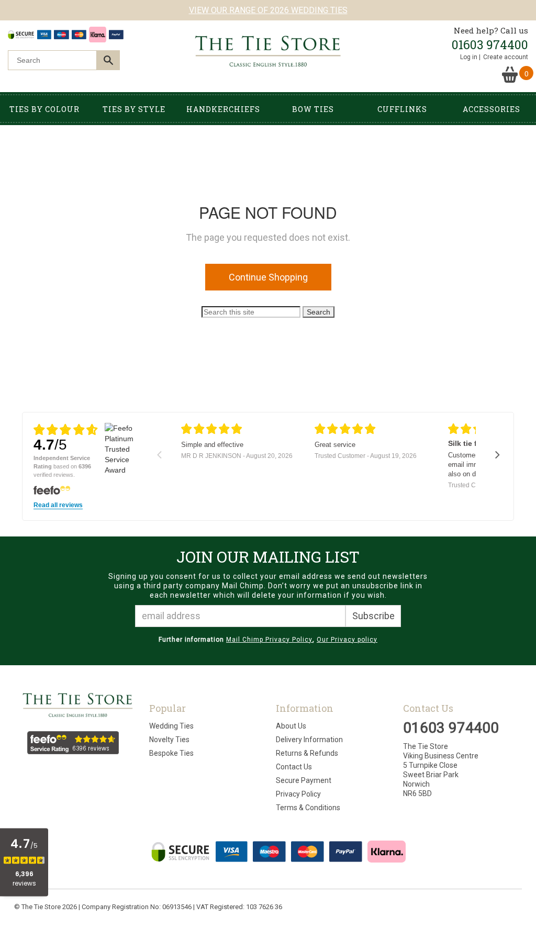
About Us (291, 726)
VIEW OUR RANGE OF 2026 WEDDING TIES (268, 10)
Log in (468, 57)
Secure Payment (303, 780)
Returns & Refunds (307, 753)
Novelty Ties (169, 739)
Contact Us (294, 767)
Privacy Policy (298, 794)
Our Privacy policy (347, 639)
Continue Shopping (268, 277)
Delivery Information (309, 739)
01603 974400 (490, 44)
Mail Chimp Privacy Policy (269, 639)
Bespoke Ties (171, 753)
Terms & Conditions (308, 807)
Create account (505, 57)
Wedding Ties (171, 726)
